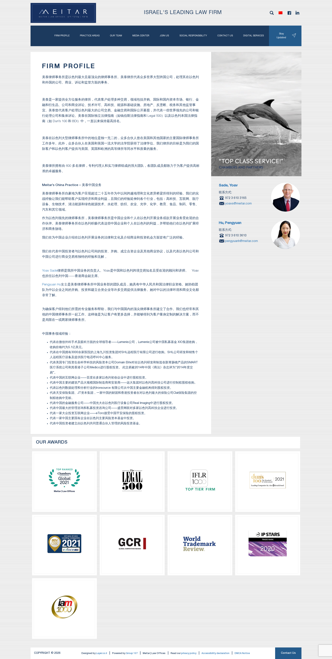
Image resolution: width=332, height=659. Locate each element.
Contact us (225, 36)
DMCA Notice (242, 653)
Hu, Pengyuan (230, 223)
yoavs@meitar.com (238, 203)
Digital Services (253, 36)
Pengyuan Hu (51, 284)
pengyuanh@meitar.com (241, 241)
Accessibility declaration (215, 653)
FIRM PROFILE (62, 36)
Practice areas (90, 36)
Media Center (140, 36)
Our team (116, 36)
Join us (164, 36)
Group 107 (132, 653)
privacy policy (188, 653)
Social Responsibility (193, 36)
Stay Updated (281, 36)
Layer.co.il (101, 653)
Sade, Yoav (228, 185)
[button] (280, 12)
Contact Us (288, 653)
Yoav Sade (49, 270)
